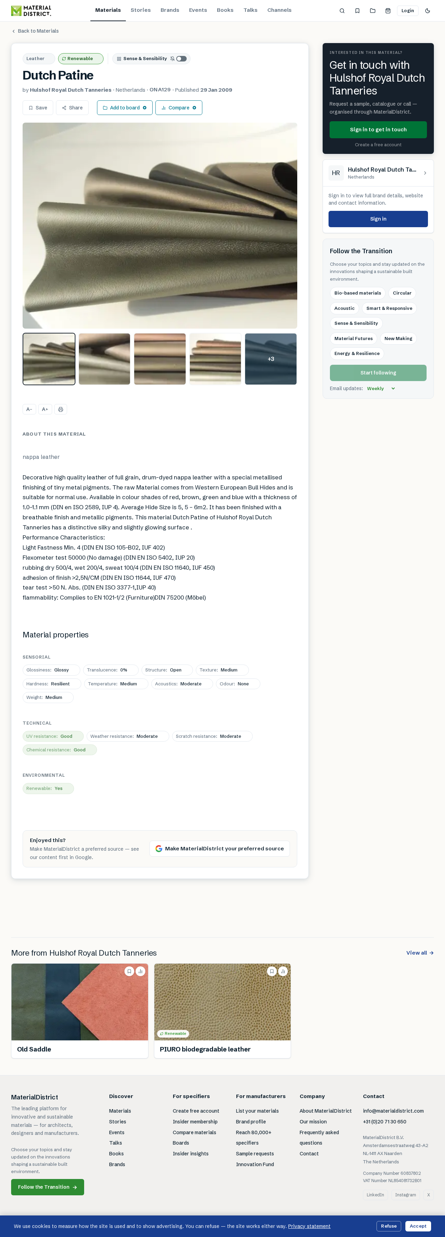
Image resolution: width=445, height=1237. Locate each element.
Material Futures (353, 338)
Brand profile (251, 1122)
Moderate (178, 683)
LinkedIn (375, 1194)
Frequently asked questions (319, 1137)
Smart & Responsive (389, 308)
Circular (402, 293)
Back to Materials (38, 31)
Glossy (47, 670)
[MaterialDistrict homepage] (31, 11)
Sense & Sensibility (145, 58)
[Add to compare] (140, 971)
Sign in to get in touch (378, 129)
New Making (398, 338)
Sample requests (255, 1154)
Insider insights (191, 1154)
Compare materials (194, 1132)
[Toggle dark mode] (427, 11)
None (234, 683)
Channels (279, 10)
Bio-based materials (357, 293)
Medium (218, 670)
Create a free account (378, 144)
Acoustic (344, 308)
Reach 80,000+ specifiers (254, 1137)
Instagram (405, 1194)
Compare (179, 108)
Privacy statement (309, 1226)
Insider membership (195, 1122)
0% (107, 670)
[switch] (178, 58)
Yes (44, 788)
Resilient (48, 683)
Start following (378, 373)
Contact (309, 1154)
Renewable (80, 58)
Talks (250, 10)
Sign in (378, 219)
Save (41, 108)
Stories (141, 10)
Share (76, 108)
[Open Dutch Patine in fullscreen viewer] (160, 226)
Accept (418, 1226)
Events (198, 10)
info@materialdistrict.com (393, 1111)
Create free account (196, 1111)
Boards (181, 1143)
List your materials (257, 1111)
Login (408, 10)
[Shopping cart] (388, 11)
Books (225, 10)
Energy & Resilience (357, 353)
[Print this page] (60, 409)
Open (163, 670)
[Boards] (372, 11)
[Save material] (129, 971)
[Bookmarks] (357, 11)
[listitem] (49, 359)
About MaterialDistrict (326, 1111)
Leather (35, 58)
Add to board (125, 108)
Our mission (313, 1122)
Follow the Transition (47, 1187)
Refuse (389, 1226)
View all (420, 952)
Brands (170, 10)
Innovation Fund (255, 1164)
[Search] (342, 11)
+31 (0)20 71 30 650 (384, 1122)
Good (49, 736)
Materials (108, 10)
